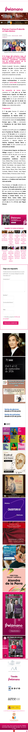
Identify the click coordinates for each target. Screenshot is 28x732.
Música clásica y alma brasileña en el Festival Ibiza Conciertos (11, 240)
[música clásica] (14, 556)
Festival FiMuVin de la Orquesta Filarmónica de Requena (23, 239)
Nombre (5, 295)
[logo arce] (14, 699)
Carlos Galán (15, 35)
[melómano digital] (14, 344)
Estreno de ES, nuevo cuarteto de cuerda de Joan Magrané (23, 254)
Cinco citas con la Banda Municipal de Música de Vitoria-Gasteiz (4, 255)
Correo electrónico (8, 302)
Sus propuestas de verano (11, 90)
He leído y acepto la (11, 317)
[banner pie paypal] (14, 731)
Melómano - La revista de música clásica (14, 9)
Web (4, 309)
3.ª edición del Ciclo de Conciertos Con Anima (4, 237)
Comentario (6, 279)
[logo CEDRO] (14, 688)
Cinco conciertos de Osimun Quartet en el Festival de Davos (17, 254)
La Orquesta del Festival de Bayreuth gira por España (17, 239)
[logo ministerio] (14, 707)
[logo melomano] (14, 666)
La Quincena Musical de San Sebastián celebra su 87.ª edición (10, 256)
